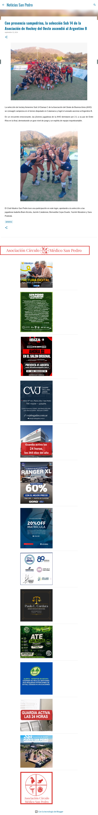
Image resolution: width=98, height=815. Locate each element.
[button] (6, 37)
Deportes (9, 222)
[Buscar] (94, 5)
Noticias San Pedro (20, 5)
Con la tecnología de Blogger (50, 812)
